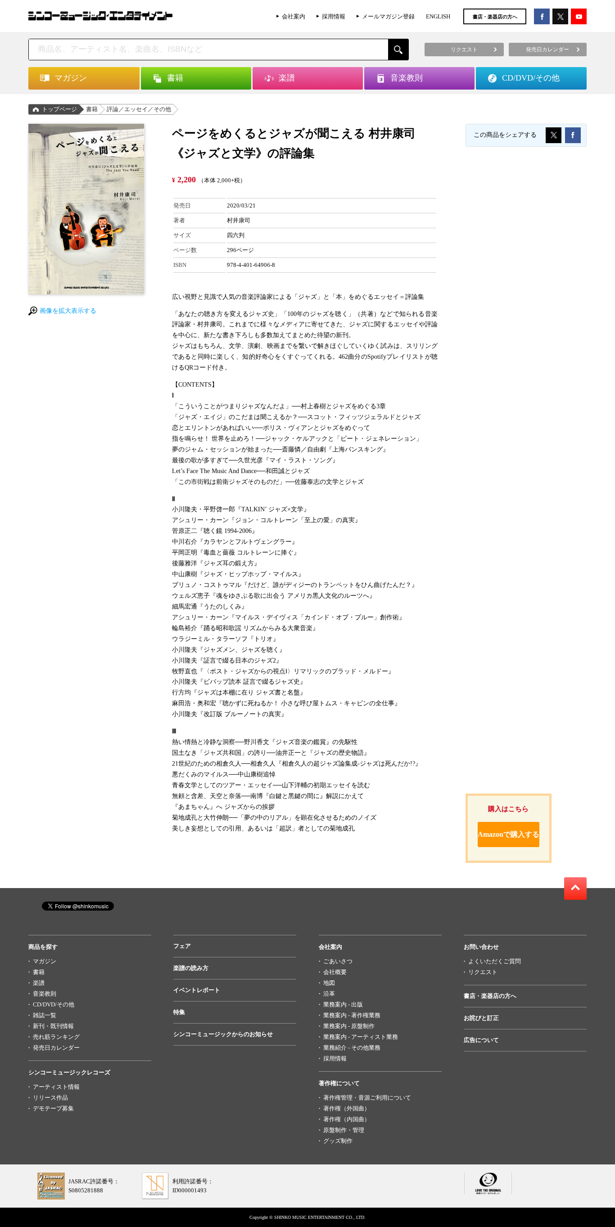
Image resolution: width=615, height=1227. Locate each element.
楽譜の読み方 (190, 968)
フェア (182, 946)
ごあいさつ (338, 961)
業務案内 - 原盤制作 (349, 1026)
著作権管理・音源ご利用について (367, 1097)
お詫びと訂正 (481, 1018)
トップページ (59, 109)
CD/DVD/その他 (53, 1004)
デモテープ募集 (53, 1108)
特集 (179, 1012)
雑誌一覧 (44, 1015)
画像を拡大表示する (68, 310)
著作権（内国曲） (346, 1119)
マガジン (44, 961)
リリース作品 (50, 1097)
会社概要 (335, 972)
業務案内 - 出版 (343, 1004)
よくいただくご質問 (494, 961)
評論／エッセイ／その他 (139, 109)
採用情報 (333, 16)
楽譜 (39, 982)
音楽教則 (44, 993)
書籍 (92, 109)
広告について (481, 1040)
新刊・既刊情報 (53, 1026)
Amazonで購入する (508, 834)
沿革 (329, 993)
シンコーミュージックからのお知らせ (223, 1034)
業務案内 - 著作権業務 (351, 1015)
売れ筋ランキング (56, 1036)
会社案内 (293, 16)
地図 (329, 982)
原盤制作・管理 (343, 1130)
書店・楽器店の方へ (495, 16)
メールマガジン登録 (388, 16)
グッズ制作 (338, 1140)
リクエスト (482, 972)
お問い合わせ (481, 946)
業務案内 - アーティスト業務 (360, 1036)
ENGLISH (438, 16)
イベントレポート (196, 990)
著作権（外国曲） (346, 1108)
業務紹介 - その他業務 (351, 1047)
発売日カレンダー (56, 1047)
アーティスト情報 (56, 1086)
